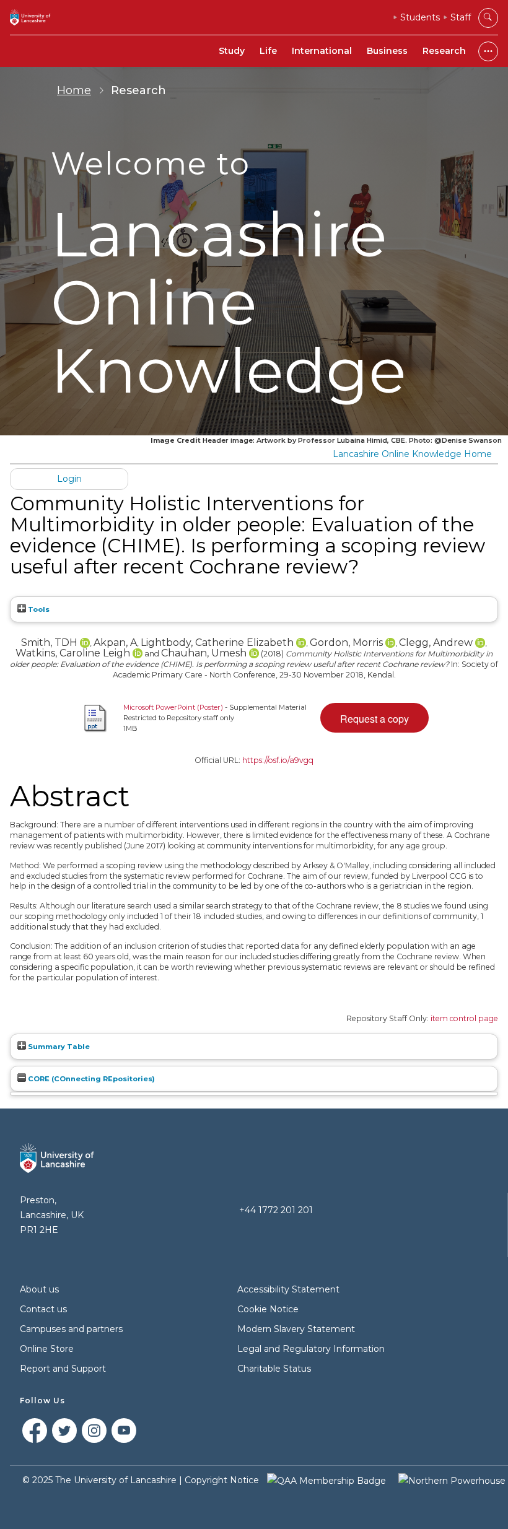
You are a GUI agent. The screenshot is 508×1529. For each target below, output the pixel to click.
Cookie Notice (268, 1309)
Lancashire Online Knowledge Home (412, 454)
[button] (374, 718)
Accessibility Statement (288, 1289)
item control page (464, 1018)
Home (74, 90)
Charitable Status (274, 1368)
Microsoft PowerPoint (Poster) (173, 707)
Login (69, 478)
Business (387, 50)
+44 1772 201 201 (276, 1210)
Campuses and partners (71, 1329)
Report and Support (63, 1368)
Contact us (43, 1309)
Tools (38, 609)
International (322, 50)
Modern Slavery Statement (296, 1329)
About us (39, 1289)
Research (444, 50)
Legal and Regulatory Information (311, 1348)
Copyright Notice (222, 1480)
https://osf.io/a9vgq (277, 760)
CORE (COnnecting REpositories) (90, 1078)
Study (232, 50)
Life (268, 50)
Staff (460, 17)
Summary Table (58, 1046)
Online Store (47, 1348)
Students (420, 17)
